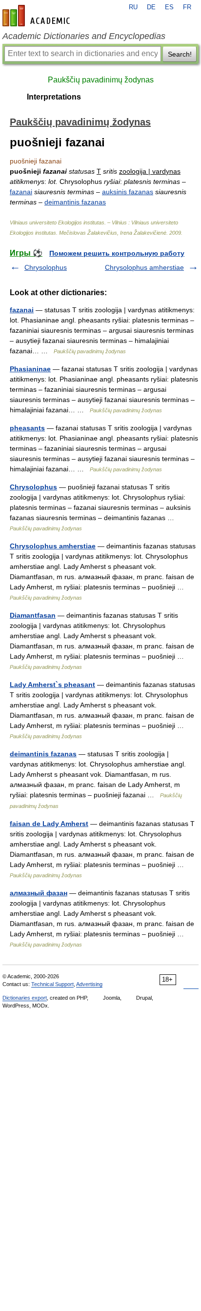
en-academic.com (37, 15)
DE (151, 7)
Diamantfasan (33, 615)
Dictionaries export (24, 998)
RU (133, 7)
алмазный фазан (38, 893)
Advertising (89, 984)
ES (169, 7)
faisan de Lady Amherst (49, 823)
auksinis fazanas (127, 192)
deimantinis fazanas (75, 202)
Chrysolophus (45, 267)
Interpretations (54, 97)
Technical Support (52, 984)
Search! (180, 54)
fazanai (21, 192)
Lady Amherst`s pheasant (52, 684)
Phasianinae (30, 369)
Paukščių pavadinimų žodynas (101, 80)
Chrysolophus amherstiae (144, 267)
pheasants (27, 428)
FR (187, 7)
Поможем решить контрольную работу (116, 253)
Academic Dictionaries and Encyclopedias (83, 36)
